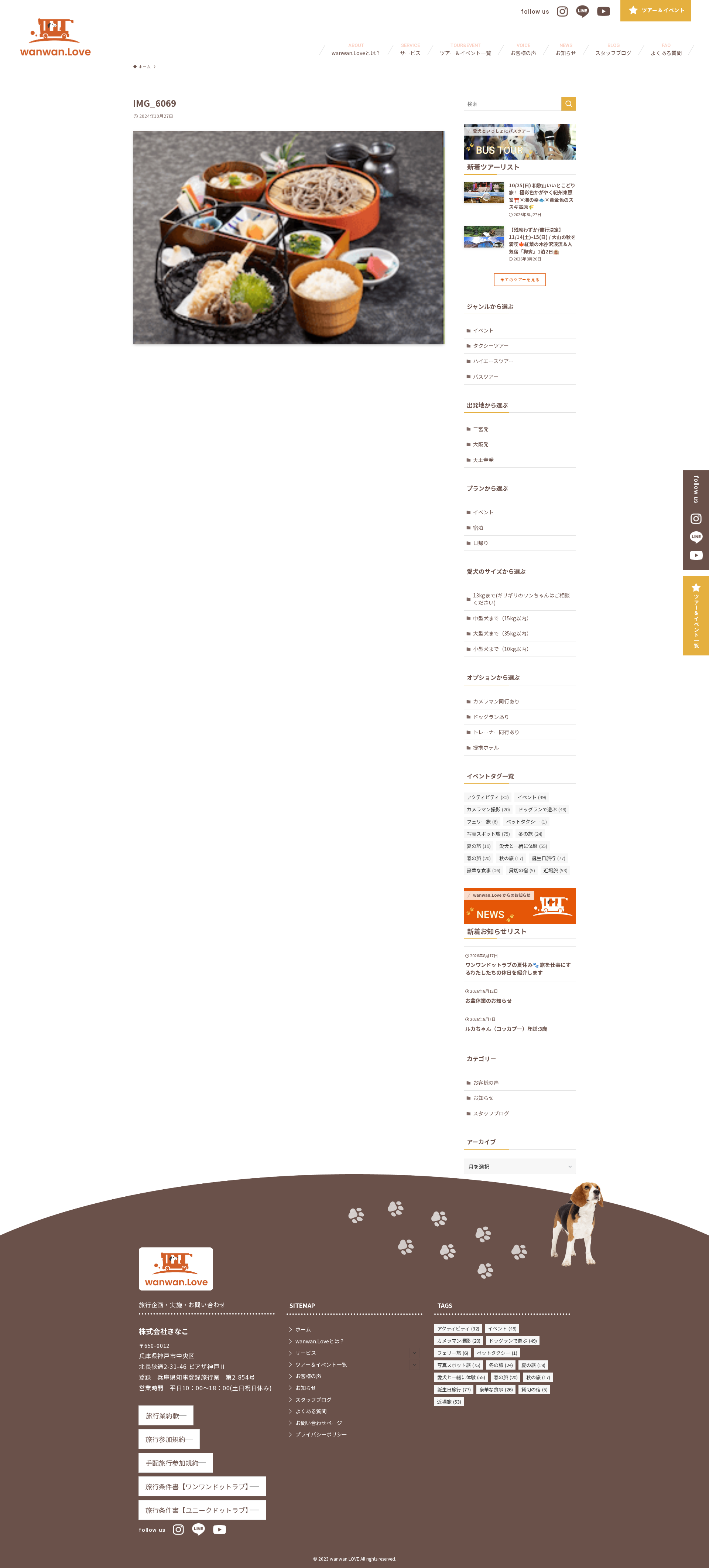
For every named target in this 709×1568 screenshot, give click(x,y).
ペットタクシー (526, 821)
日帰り (481, 542)
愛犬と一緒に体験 (523, 845)
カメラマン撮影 (488, 809)
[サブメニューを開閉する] (414, 1353)
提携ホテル (486, 747)
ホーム (303, 1329)
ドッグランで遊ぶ (542, 809)
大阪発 (481, 444)
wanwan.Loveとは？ (320, 1341)
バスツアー (486, 376)
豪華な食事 (483, 870)
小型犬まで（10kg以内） (502, 648)
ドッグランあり (491, 716)
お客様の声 (486, 1082)
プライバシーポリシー (321, 1434)
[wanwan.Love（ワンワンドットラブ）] (55, 37)
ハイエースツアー (493, 361)
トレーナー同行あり (496, 732)
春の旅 (479, 858)
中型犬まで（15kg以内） (502, 618)
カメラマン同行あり (496, 701)
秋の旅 (511, 858)
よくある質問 (310, 1411)
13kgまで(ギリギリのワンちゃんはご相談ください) (521, 599)
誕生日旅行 (548, 858)
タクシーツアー (491, 345)
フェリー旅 (482, 821)
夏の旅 (479, 845)
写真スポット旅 (488, 833)
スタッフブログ (491, 1113)
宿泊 (478, 527)
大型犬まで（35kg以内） (502, 633)
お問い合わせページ (318, 1422)
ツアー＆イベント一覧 (696, 621)
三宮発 (481, 429)
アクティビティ (488, 797)
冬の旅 (530, 833)
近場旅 (556, 870)
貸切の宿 (522, 870)
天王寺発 (483, 459)
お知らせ (483, 1097)
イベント (483, 330)
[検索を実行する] (568, 104)
